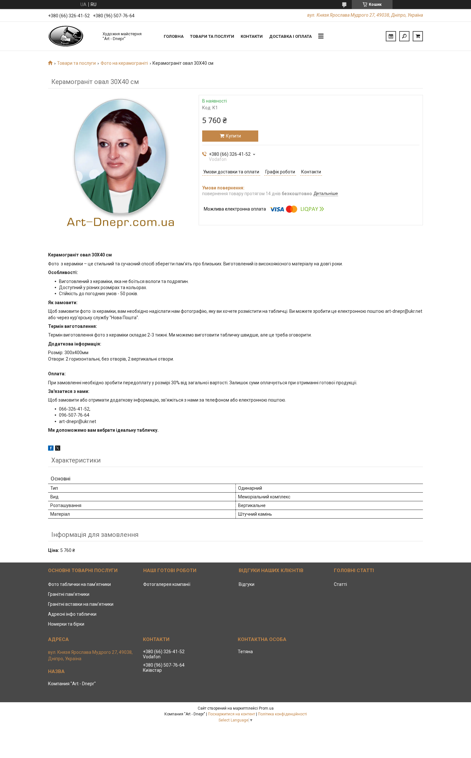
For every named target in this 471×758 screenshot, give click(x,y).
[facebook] (51, 449)
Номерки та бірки (66, 624)
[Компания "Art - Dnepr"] (72, 36)
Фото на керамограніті (124, 63)
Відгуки (246, 584)
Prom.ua (266, 708)
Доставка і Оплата (290, 36)
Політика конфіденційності (282, 714)
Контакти (252, 36)
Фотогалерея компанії (166, 584)
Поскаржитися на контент (231, 714)
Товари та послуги (212, 36)
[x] (57, 449)
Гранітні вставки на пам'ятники (80, 604)
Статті (340, 584)
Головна (174, 36)
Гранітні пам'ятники (68, 594)
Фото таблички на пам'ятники (79, 584)
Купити (233, 135)
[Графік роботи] (391, 36)
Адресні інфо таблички (72, 614)
